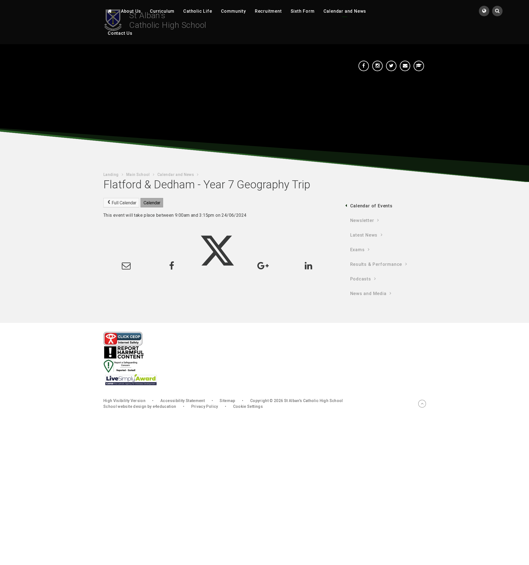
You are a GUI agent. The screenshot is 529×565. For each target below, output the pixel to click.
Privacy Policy (204, 406)
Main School (138, 174)
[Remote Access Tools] (419, 66)
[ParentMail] (405, 66)
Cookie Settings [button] (248, 406)
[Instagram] (377, 66)
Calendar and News (175, 174)
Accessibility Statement (182, 400)
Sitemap (227, 400)
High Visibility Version (124, 400)
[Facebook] (363, 66)
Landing (110, 174)
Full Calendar (124, 202)
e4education (164, 406)
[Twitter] (391, 66)
